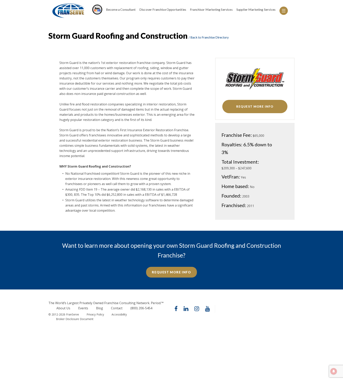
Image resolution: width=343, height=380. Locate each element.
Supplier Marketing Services (256, 9)
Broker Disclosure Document (74, 319)
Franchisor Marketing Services (211, 9)
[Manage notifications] (333, 371)
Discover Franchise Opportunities (162, 9)
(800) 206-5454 (141, 308)
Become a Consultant (121, 9)
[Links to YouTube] (207, 309)
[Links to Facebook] (176, 309)
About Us (63, 308)
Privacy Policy (95, 314)
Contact (116, 308)
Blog (99, 308)
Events (83, 308)
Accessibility (119, 314)
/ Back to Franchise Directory (209, 37)
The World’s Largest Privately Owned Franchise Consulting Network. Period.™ (106, 303)
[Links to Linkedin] (186, 309)
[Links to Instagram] (196, 309)
